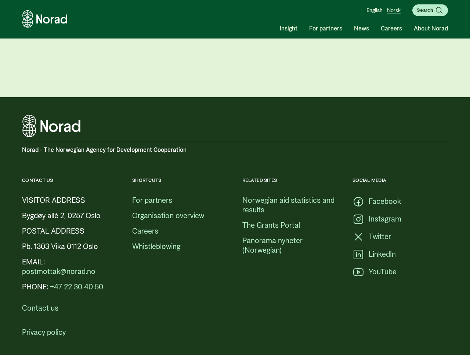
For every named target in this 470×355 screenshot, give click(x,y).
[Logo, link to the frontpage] (45, 19)
